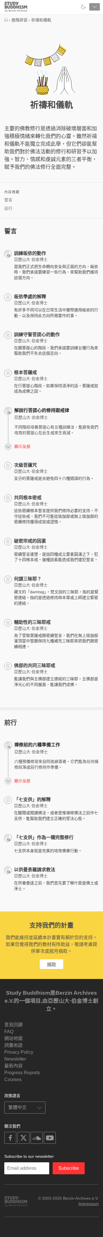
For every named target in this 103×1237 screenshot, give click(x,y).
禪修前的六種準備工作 (37, 744)
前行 (8, 208)
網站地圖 (13, 1038)
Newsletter (15, 1059)
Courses (12, 1079)
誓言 (8, 200)
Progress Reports (22, 1072)
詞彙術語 (13, 1045)
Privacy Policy (18, 1052)
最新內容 (13, 1065)
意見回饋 (13, 1024)
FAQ (8, 1031)
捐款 (51, 964)
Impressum (88, 1203)
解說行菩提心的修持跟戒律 (41, 410)
